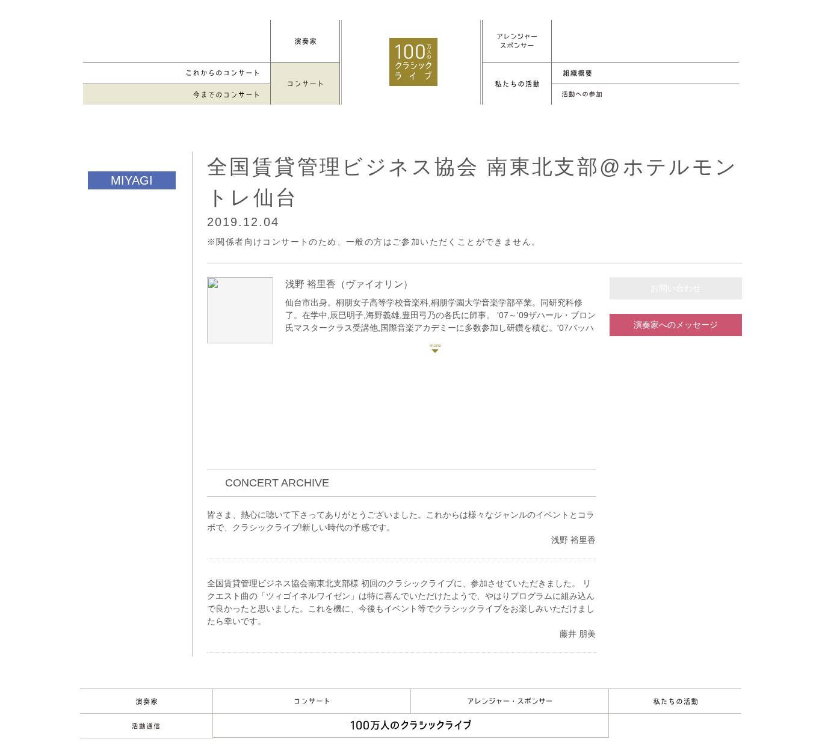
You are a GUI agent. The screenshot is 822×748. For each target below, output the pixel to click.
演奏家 (146, 701)
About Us (675, 701)
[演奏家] (305, 41)
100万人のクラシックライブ (413, 62)
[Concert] (305, 84)
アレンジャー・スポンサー (509, 701)
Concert (311, 701)
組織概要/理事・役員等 (645, 73)
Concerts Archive (177, 94)
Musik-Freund (146, 726)
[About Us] (517, 84)
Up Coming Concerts (177, 73)
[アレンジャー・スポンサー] (517, 41)
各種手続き (645, 94)
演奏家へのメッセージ (676, 325)
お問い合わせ (675, 288)
